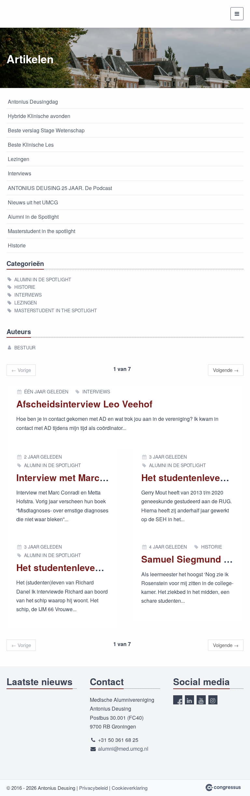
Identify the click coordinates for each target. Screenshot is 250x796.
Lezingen (18, 159)
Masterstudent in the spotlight (41, 231)
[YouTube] (201, 699)
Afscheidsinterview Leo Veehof (84, 403)
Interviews (19, 173)
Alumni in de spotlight (42, 279)
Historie (17, 245)
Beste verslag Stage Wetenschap (46, 130)
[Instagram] (212, 699)
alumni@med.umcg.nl (123, 748)
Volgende (226, 369)
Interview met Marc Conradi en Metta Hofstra (113, 477)
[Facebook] (177, 699)
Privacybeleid (93, 787)
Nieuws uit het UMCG (33, 202)
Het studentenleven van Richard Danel (100, 567)
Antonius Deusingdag (33, 101)
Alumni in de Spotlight (33, 216)
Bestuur (24, 347)
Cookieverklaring (129, 787)
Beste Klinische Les (31, 144)
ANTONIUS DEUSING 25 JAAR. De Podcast (60, 188)
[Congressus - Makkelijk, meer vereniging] (223, 787)
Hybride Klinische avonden (39, 116)
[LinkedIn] (189, 699)
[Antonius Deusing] (23, 14)
